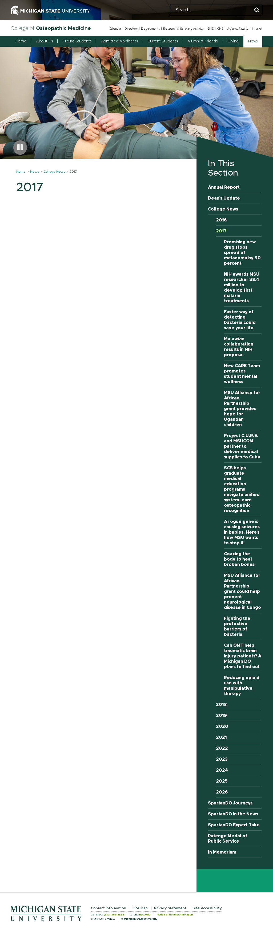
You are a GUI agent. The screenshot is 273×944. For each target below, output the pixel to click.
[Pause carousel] (20, 147)
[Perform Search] (257, 10)
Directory (131, 28)
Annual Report (224, 187)
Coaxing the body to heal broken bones (239, 559)
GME (210, 28)
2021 (221, 737)
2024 (222, 770)
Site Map (140, 908)
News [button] (253, 41)
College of (51, 28)
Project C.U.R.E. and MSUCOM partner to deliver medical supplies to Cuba (242, 446)
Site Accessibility (207, 908)
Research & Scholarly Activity (183, 28)
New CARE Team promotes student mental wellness (242, 374)
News (34, 171)
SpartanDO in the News (233, 814)
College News (54, 171)
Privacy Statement (170, 908)
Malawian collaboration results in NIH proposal (238, 347)
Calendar (115, 28)
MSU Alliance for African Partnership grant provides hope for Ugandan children (242, 409)
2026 (222, 792)
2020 (222, 726)
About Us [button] (44, 41)
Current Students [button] (162, 41)
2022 (222, 748)
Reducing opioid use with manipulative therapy (241, 686)
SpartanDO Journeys (230, 803)
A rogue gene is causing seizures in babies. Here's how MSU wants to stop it (242, 532)
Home (20, 41)
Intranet (257, 28)
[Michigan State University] (50, 10)
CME (220, 28)
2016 (221, 220)
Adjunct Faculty (237, 28)
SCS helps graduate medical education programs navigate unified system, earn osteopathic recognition (242, 489)
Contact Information (108, 908)
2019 (221, 715)
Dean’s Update (224, 198)
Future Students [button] (77, 41)
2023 (222, 759)
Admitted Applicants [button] (119, 41)
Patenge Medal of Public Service (227, 838)
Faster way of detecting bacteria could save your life (240, 320)
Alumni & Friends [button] (202, 41)
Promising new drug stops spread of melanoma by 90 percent (242, 252)
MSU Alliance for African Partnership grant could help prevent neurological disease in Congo (242, 591)
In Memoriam (222, 852)
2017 (221, 231)
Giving (233, 41)
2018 (221, 705)
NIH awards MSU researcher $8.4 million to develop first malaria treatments (241, 287)
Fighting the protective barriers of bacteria (237, 626)
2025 (222, 781)
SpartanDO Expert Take (234, 825)
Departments (150, 28)
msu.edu (144, 914)
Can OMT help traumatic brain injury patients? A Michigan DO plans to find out (242, 656)
